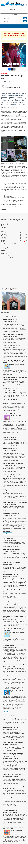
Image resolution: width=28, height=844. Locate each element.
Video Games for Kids (9, 538)
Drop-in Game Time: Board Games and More (15, 377)
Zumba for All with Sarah (9, 437)
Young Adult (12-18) (9, 204)
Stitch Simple (11, 513)
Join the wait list (7, 533)
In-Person (13, 206)
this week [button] (14, 243)
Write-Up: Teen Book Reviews (11, 400)
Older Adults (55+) (16, 204)
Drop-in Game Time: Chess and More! (13, 334)
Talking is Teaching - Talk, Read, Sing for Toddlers (14, 361)
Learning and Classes (14, 207)
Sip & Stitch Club (12, 413)
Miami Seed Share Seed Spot (10, 319)
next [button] (25, 243)
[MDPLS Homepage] (14, 3)
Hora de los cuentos (8, 676)
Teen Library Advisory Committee (13, 827)
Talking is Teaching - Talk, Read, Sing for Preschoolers (14, 629)
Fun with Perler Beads (9, 798)
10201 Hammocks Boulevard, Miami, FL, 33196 (11, 289)
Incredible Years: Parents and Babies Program (14, 755)
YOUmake (5, 207)
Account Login (14, 9)
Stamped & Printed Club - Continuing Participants (13, 687)
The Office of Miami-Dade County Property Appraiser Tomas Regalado (14, 809)
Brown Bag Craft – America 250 (11, 345)
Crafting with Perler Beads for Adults (13, 774)
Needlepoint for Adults (9, 490)
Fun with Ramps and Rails (10, 388)
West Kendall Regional (12, 87)
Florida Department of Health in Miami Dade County (14, 616)
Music (10, 206)
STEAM (7, 206)
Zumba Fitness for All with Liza (11, 549)
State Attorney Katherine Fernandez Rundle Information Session (14, 644)
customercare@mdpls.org (6, 223)
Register (6, 711)
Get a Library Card (14, 12)
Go (25, 18)
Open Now (14, 14)
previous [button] (3, 243)
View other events (14, 39)
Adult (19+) (22, 204)
